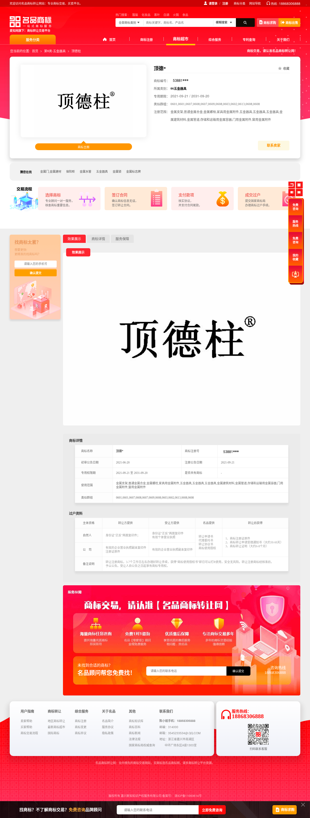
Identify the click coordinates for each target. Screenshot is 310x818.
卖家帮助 (26, 721)
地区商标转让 (56, 721)
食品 (185, 15)
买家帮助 (26, 727)
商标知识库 (136, 721)
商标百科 (134, 727)
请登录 (213, 3)
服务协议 (108, 727)
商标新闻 (134, 733)
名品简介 (108, 721)
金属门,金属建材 (50, 171)
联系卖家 (273, 145)
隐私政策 (108, 733)
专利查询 (249, 39)
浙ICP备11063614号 (188, 796)
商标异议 (80, 733)
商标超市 (180, 38)
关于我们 (283, 39)
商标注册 (146, 39)
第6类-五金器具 (55, 50)
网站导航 (255, 3)
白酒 (166, 15)
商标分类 (239, 3)
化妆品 (146, 15)
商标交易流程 (29, 733)
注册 (225, 3)
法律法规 (134, 739)
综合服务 (215, 39)
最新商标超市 (56, 727)
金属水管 (85, 171)
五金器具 (102, 171)
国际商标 (53, 733)
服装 (135, 15)
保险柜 (70, 171)
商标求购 (270, 22)
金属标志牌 (133, 171)
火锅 (176, 15)
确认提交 (35, 273)
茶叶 (157, 15)
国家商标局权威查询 (142, 745)
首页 (112, 39)
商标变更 (80, 727)
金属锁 (117, 171)
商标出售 (292, 22)
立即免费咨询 (212, 809)
